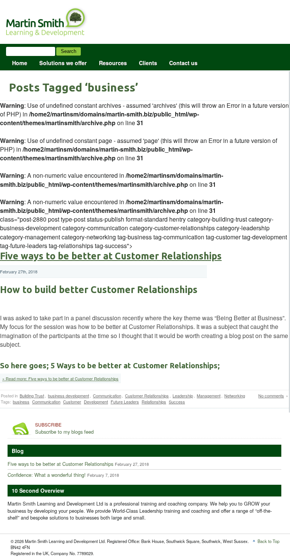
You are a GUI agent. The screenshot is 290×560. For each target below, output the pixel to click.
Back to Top (268, 541)
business (21, 402)
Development (96, 402)
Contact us (183, 63)
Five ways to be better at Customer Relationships (111, 256)
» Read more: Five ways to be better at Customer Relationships (60, 378)
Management (209, 395)
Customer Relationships (147, 395)
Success (177, 402)
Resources (113, 63)
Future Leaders (125, 402)
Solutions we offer (63, 63)
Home (19, 63)
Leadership (183, 395)
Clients (148, 63)
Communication (107, 395)
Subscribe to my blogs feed (64, 428)
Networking (234, 395)
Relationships (154, 402)
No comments (271, 395)
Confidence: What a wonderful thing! (47, 474)
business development (68, 395)
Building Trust (32, 395)
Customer (72, 402)
